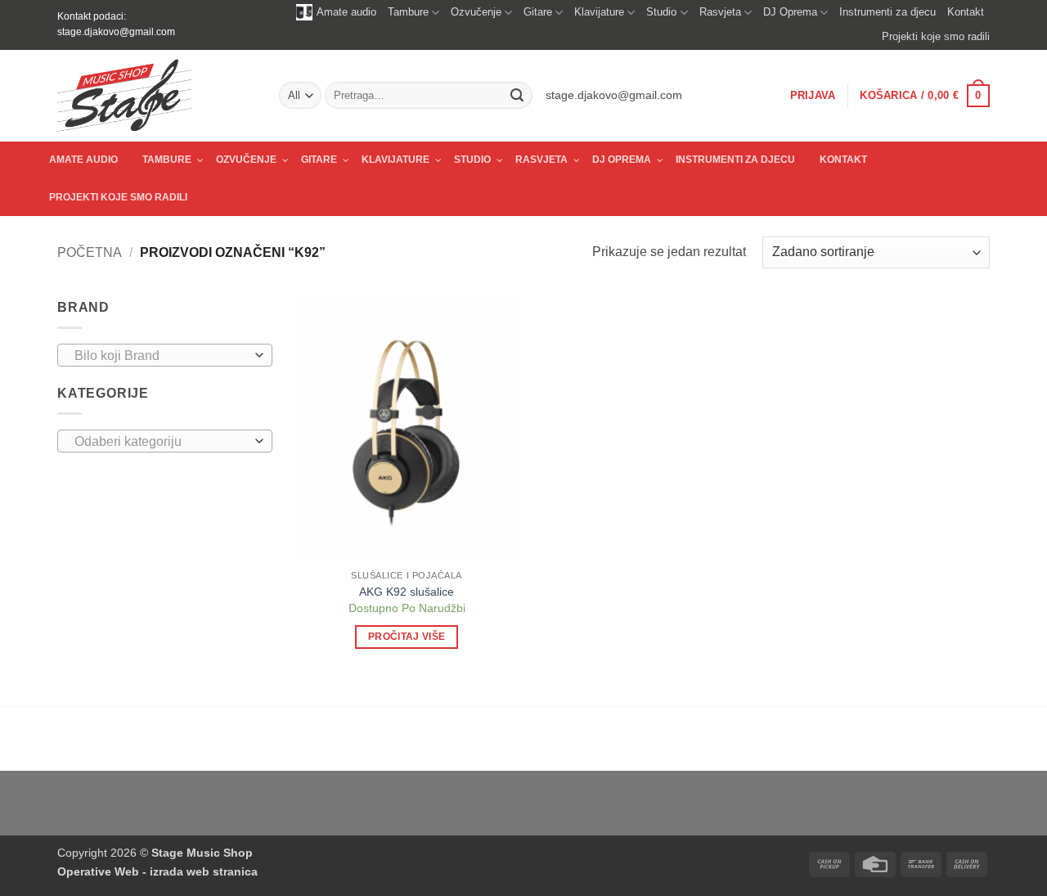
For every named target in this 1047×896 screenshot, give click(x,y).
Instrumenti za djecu (887, 12)
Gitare (538, 12)
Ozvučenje (476, 12)
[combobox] (164, 355)
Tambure (408, 12)
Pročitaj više (407, 637)
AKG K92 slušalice (406, 591)
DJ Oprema (790, 12)
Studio (661, 12)
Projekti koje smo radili (936, 36)
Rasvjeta (720, 12)
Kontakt (965, 12)
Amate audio (346, 12)
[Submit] (517, 96)
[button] (813, 95)
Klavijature (599, 12)
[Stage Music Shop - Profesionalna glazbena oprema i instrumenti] (155, 96)
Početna (89, 252)
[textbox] (161, 355)
